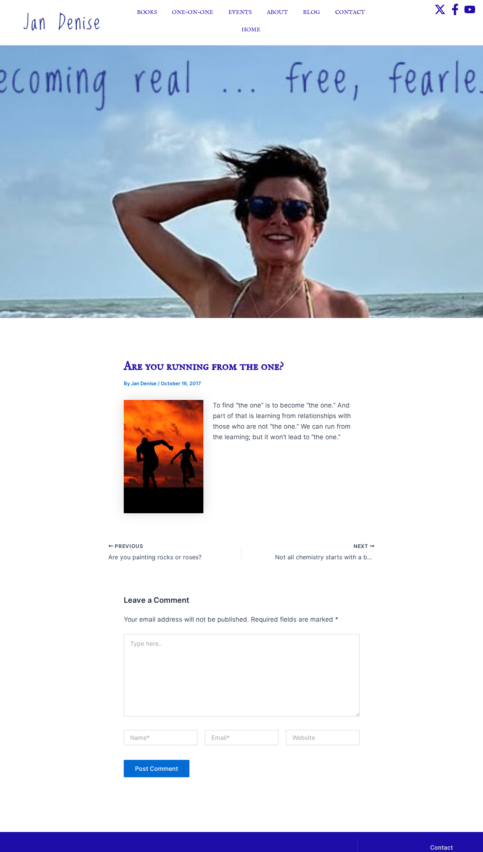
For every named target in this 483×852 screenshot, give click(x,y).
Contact (350, 12)
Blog (311, 12)
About (277, 12)
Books (147, 12)
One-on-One (192, 12)
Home (251, 29)
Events (240, 12)
